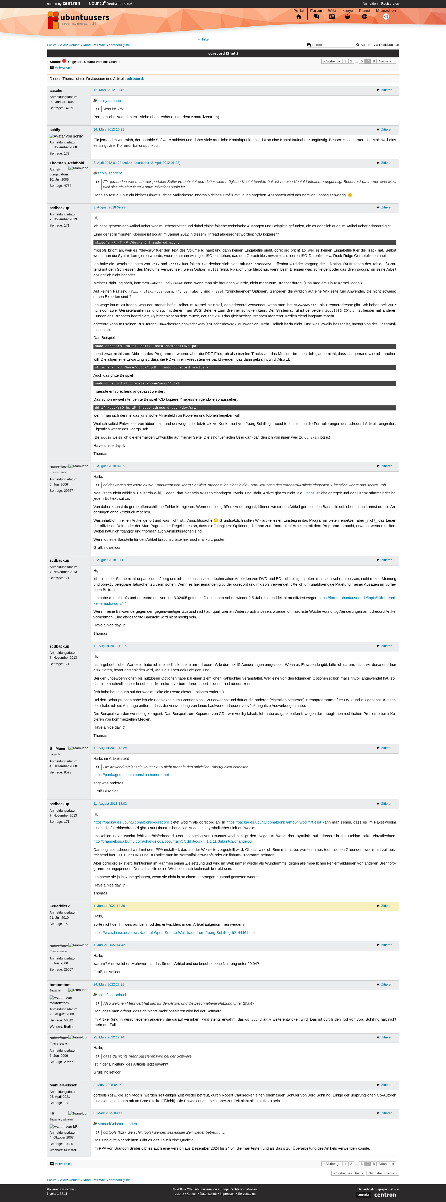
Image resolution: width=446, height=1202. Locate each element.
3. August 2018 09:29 (109, 207)
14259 (68, 108)
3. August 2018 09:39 (109, 466)
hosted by (55, 4)
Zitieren (386, 90)
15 (66, 924)
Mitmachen (386, 10)
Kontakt (192, 1194)
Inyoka (69, 1189)
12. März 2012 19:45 (108, 90)
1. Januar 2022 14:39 (109, 906)
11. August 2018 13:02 (110, 804)
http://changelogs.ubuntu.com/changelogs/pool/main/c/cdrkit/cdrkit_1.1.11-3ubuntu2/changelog (172, 841)
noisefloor (59, 466)
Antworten (62, 68)
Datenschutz (208, 1194)
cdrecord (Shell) (120, 45)
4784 (67, 186)
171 (66, 225)
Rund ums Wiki (94, 45)
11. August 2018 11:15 (109, 646)
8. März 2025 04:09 (107, 1085)
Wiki (332, 10)
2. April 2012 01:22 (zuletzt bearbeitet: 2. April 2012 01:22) (136, 163)
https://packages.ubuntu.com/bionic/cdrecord (131, 775)
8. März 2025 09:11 (107, 1113)
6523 (67, 772)
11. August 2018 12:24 (110, 748)
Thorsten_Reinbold (67, 163)
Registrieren (390, 4)
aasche (56, 90)
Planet (364, 10)
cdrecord (135, 78)
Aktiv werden (69, 45)
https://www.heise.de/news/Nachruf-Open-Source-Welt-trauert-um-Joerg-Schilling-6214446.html (173, 933)
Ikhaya (347, 10)
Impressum (227, 1194)
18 (66, 1103)
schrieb (114, 101)
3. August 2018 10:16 (109, 560)
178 (66, 153)
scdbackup (59, 208)
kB (52, 1113)
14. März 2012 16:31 (108, 129)
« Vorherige (331, 61)
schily (102, 101)
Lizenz (309, 493)
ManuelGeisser (63, 1085)
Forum (316, 10)
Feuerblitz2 (60, 906)
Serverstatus (247, 1194)
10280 (68, 1144)
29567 (68, 491)
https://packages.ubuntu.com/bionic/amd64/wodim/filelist (273, 822)
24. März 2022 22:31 (108, 984)
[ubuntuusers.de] (79, 22)
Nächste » (386, 61)
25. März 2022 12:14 (108, 1037)
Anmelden (370, 4)
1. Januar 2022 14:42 (109, 945)
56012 (68, 1020)
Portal (298, 10)
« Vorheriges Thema (348, 1173)
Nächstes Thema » (383, 1173)
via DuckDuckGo (386, 45)
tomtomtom (60, 984)
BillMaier (58, 748)
